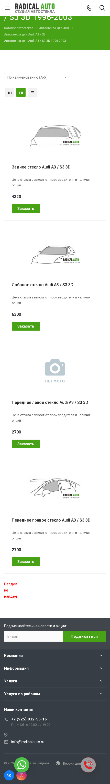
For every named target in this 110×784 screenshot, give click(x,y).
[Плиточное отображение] (9, 92)
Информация (16, 668)
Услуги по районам (22, 694)
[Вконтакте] (9, 775)
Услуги (10, 681)
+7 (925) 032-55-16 (29, 719)
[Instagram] (21, 775)
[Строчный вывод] (21, 92)
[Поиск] (102, 8)
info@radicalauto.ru (27, 742)
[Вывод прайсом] (32, 92)
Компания (13, 655)
